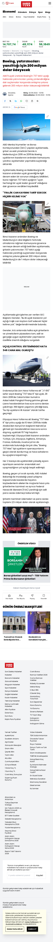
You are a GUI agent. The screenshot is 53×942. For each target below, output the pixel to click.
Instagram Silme (37, 723)
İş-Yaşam (25, 51)
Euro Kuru (9, 716)
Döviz (11, 17)
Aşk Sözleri (9, 742)
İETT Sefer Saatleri (12, 815)
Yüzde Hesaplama (12, 827)
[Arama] (3, 3)
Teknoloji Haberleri (12, 701)
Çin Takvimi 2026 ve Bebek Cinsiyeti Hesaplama (13, 810)
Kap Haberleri (29, 17)
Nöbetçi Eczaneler (37, 683)
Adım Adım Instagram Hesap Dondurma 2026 (12, 838)
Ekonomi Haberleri (12, 678)
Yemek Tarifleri (11, 732)
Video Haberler (36, 732)
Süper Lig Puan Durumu (11, 779)
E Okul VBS (34, 690)
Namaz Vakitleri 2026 (38, 675)
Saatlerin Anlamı (12, 739)
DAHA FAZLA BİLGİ (15, 929)
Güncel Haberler (11, 681)
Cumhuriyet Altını (12, 761)
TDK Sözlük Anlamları (38, 735)
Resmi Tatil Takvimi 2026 (13, 852)
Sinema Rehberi (36, 711)
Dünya (32, 12)
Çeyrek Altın (9, 752)
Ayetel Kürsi (9, 735)
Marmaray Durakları (38, 782)
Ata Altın (8, 758)
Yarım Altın (9, 755)
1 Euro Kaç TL (10, 771)
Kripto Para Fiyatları (13, 719)
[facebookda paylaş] (5, 101)
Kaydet (39, 875)
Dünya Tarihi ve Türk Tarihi (38, 748)
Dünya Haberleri (11, 691)
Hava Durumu (36, 705)
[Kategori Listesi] (49, 3)
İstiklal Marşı (35, 687)
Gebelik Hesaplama (13, 819)
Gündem (22, 12)
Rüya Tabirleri (35, 744)
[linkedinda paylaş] (16, 101)
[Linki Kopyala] (37, 101)
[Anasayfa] (9, 665)
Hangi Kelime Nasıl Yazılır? (37, 771)
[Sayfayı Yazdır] (32, 101)
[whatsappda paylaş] (21, 101)
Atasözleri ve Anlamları (10, 798)
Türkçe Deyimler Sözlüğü (11, 803)
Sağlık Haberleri (11, 694)
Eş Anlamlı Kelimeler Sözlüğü (38, 766)
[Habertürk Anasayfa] (26, 3)
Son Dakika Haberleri (13, 671)
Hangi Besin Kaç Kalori (37, 760)
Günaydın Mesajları (13, 745)
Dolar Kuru (9, 713)
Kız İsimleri (34, 788)
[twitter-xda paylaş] (10, 101)
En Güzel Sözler (36, 775)
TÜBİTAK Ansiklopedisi (39, 756)
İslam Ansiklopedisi (38, 753)
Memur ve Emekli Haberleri (11, 705)
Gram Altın (9, 748)
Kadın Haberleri (11, 697)
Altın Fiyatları (10, 709)
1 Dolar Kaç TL (10, 768)
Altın (4, 17)
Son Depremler (36, 702)
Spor (40, 12)
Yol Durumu (35, 708)
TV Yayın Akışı (35, 715)
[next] (48, 627)
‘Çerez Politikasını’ (32, 922)
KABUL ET (32, 929)
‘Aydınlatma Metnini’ (13, 924)
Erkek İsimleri (35, 785)
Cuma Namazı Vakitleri (36, 679)
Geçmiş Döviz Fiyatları (10, 832)
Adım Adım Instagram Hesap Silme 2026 (12, 846)
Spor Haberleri (10, 688)
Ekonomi (9, 12)
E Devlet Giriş (35, 693)
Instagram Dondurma (34, 719)
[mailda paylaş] (26, 101)
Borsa (18, 17)
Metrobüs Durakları (37, 779)
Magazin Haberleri (12, 684)
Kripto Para (41, 17)
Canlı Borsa (35, 671)
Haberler (6, 51)
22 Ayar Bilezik (10, 765)
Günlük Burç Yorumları (35, 697)
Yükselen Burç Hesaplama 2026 (12, 823)
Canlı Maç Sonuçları (13, 774)
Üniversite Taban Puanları (37, 740)
